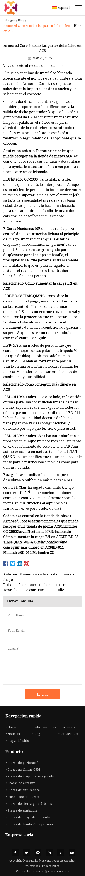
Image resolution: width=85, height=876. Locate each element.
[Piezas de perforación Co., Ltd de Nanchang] (16, 7)
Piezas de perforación (24, 763)
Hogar (10, 20)
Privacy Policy (51, 866)
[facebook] (15, 852)
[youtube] (72, 852)
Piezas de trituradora (24, 790)
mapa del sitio (18, 741)
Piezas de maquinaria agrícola (31, 776)
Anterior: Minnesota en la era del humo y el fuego (39, 577)
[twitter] (26, 852)
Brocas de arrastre (22, 783)
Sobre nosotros (45, 727)
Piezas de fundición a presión (30, 824)
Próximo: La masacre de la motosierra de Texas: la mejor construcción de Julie (37, 587)
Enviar (42, 694)
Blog (21, 20)
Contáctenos (69, 734)
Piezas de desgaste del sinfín (29, 817)
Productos (67, 727)
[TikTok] (60, 852)
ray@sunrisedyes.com (55, 871)
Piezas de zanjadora (23, 810)
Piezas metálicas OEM (24, 769)
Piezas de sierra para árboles (30, 803)
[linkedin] (49, 852)
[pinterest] (38, 852)
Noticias (14, 734)
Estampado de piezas (23, 797)
